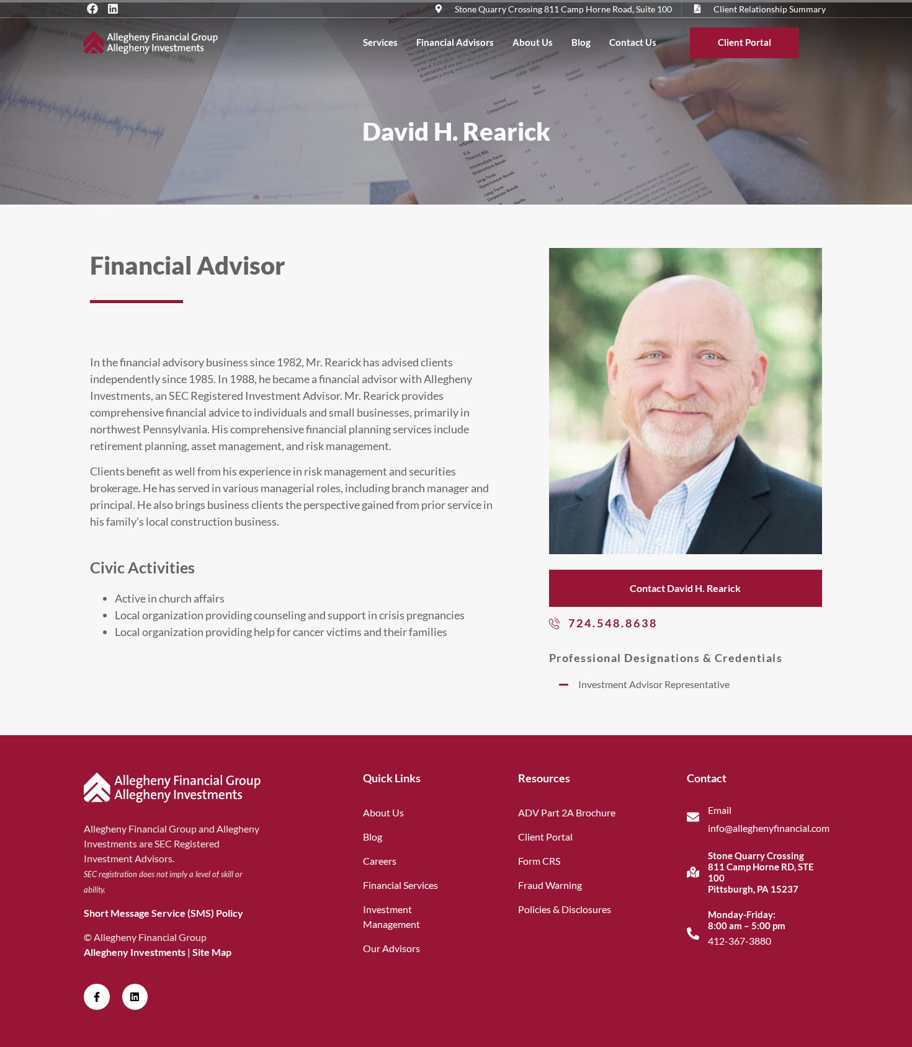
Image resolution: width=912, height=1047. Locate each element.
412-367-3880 (739, 941)
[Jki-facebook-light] (97, 997)
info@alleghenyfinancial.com (768, 828)
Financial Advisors (455, 42)
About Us (532, 42)
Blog (581, 42)
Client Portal (744, 42)
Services (380, 42)
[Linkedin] (113, 8)
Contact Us (632, 42)
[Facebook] (92, 8)
